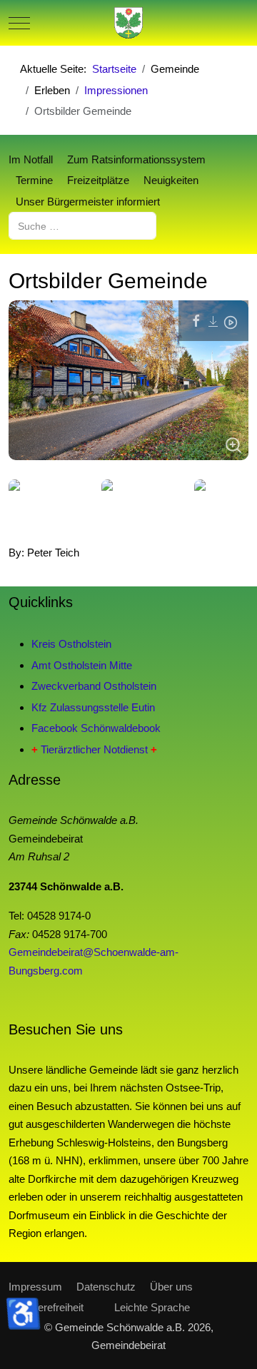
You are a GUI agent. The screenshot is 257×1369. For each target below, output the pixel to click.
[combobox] (82, 226)
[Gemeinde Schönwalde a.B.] (128, 23)
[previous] (35, 511)
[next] (222, 511)
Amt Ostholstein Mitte (81, 665)
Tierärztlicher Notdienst (94, 749)
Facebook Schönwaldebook (96, 728)
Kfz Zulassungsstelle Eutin (93, 707)
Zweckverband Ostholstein (93, 686)
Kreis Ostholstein (71, 644)
